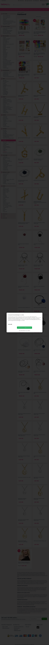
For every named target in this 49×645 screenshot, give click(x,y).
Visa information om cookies (24, 330)
